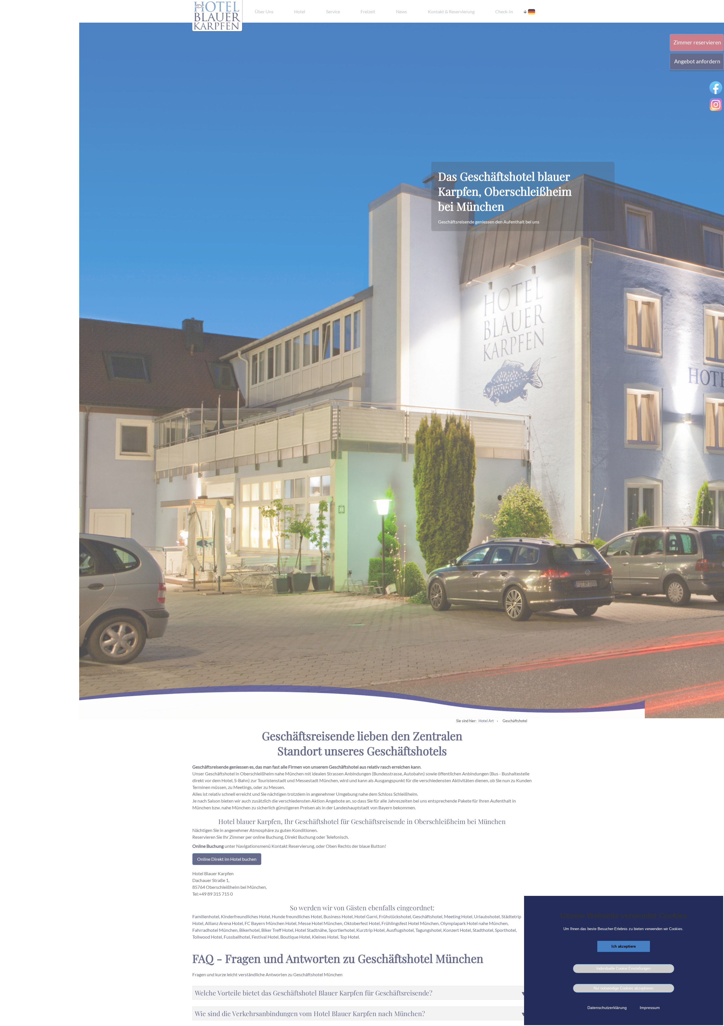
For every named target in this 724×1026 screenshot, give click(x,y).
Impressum (650, 1007)
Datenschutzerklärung (607, 1007)
